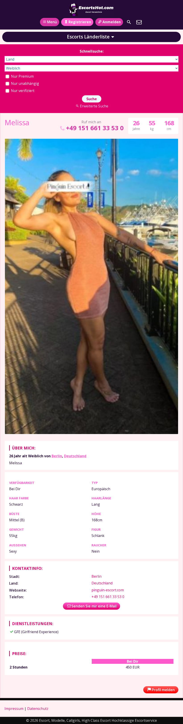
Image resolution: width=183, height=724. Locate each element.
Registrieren (80, 21)
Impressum (13, 708)
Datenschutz (37, 708)
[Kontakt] (139, 22)
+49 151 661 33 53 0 (94, 128)
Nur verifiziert (22, 90)
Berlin (57, 456)
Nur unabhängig (24, 83)
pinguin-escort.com (108, 590)
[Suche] (129, 22)
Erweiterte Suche (94, 106)
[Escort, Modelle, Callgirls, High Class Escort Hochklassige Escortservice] (91, 9)
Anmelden (111, 21)
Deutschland (75, 456)
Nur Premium (22, 76)
